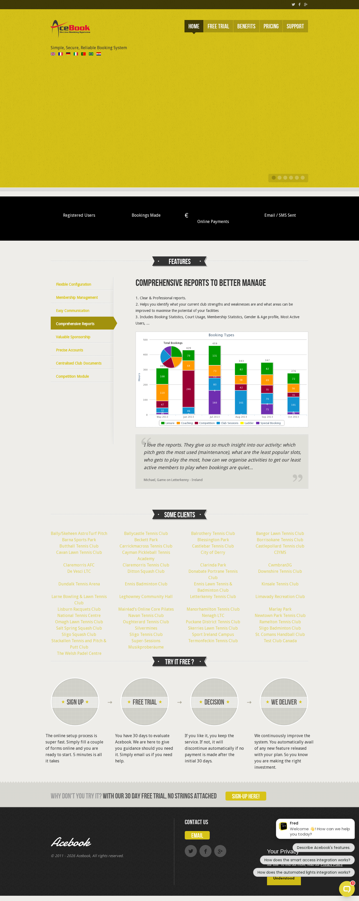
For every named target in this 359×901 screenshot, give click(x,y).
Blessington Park (213, 539)
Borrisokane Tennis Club (280, 539)
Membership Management (77, 297)
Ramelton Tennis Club (280, 621)
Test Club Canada (280, 640)
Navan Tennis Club (146, 615)
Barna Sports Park (79, 539)
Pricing (271, 26)
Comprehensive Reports (75, 324)
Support (295, 26)
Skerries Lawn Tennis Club (213, 628)
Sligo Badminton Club (280, 628)
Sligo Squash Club (79, 634)
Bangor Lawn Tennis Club (280, 533)
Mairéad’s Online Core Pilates (146, 609)
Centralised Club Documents (78, 363)
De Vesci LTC (79, 571)
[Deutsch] (68, 54)
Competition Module (72, 376)
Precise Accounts (69, 350)
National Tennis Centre (79, 615)
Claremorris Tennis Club (146, 565)
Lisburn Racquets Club (79, 609)
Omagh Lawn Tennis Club (79, 621)
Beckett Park (146, 539)
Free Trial (218, 26)
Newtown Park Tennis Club (280, 615)
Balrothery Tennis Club (213, 533)
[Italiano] (76, 54)
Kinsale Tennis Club (280, 583)
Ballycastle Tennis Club (146, 533)
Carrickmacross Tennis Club (146, 546)
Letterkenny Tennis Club (213, 596)
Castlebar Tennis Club (213, 546)
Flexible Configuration (73, 284)
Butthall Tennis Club (79, 546)
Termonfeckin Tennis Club (213, 640)
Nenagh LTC (213, 615)
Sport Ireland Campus (213, 634)
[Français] (60, 54)
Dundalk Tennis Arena (79, 583)
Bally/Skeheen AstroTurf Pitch (79, 533)
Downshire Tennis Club (280, 571)
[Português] (83, 54)
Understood (284, 878)
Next (310, 137)
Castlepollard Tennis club (280, 546)
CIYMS (280, 552)
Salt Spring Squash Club (79, 628)
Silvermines (146, 628)
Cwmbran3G (280, 565)
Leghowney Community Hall (146, 596)
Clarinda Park (213, 565)
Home (193, 26)
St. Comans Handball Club (280, 634)
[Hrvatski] (98, 54)
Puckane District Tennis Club (213, 621)
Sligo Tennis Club (146, 634)
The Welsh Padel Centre (79, 653)
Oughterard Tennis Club (146, 621)
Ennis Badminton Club (146, 583)
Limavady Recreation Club (280, 596)
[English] (53, 54)
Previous (49, 137)
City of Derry (213, 552)
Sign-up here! (246, 796)
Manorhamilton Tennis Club (213, 609)
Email (197, 835)
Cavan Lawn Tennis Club (79, 552)
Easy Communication (72, 310)
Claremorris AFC (79, 565)
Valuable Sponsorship (73, 337)
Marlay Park (280, 609)
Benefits (246, 26)
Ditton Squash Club (146, 571)
